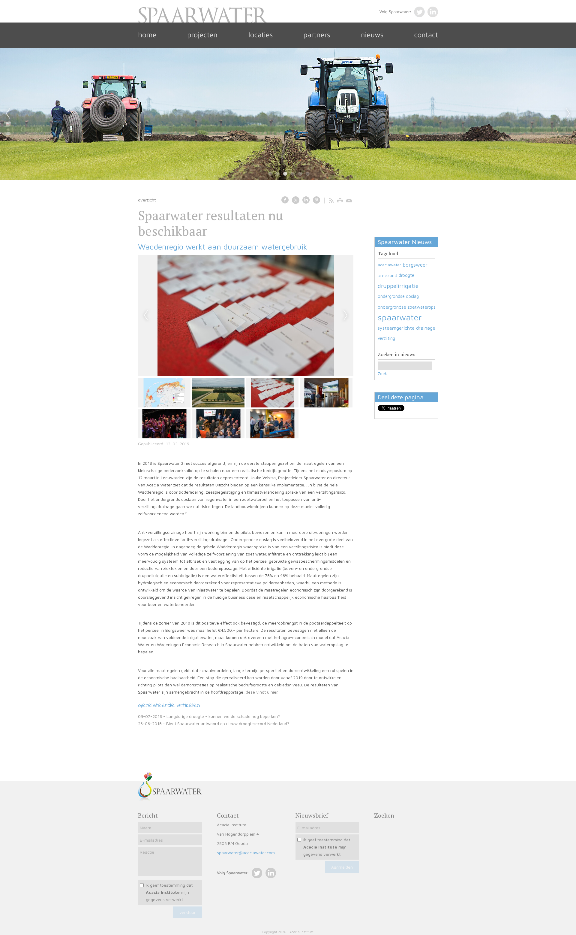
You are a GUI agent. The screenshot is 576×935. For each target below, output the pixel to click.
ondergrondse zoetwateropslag (410, 307)
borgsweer (415, 265)
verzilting (386, 338)
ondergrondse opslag (398, 296)
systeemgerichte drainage (406, 328)
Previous (8, 114)
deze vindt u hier (262, 691)
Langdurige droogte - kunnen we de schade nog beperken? (223, 716)
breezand (387, 275)
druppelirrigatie (398, 285)
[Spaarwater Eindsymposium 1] (245, 315)
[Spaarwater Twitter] (239, 876)
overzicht (147, 199)
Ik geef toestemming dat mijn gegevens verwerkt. (169, 892)
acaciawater (389, 264)
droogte (406, 275)
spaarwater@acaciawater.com (246, 852)
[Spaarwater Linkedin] (269, 876)
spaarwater (400, 317)
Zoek (382, 373)
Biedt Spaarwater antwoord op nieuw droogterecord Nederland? (227, 723)
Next (568, 114)
